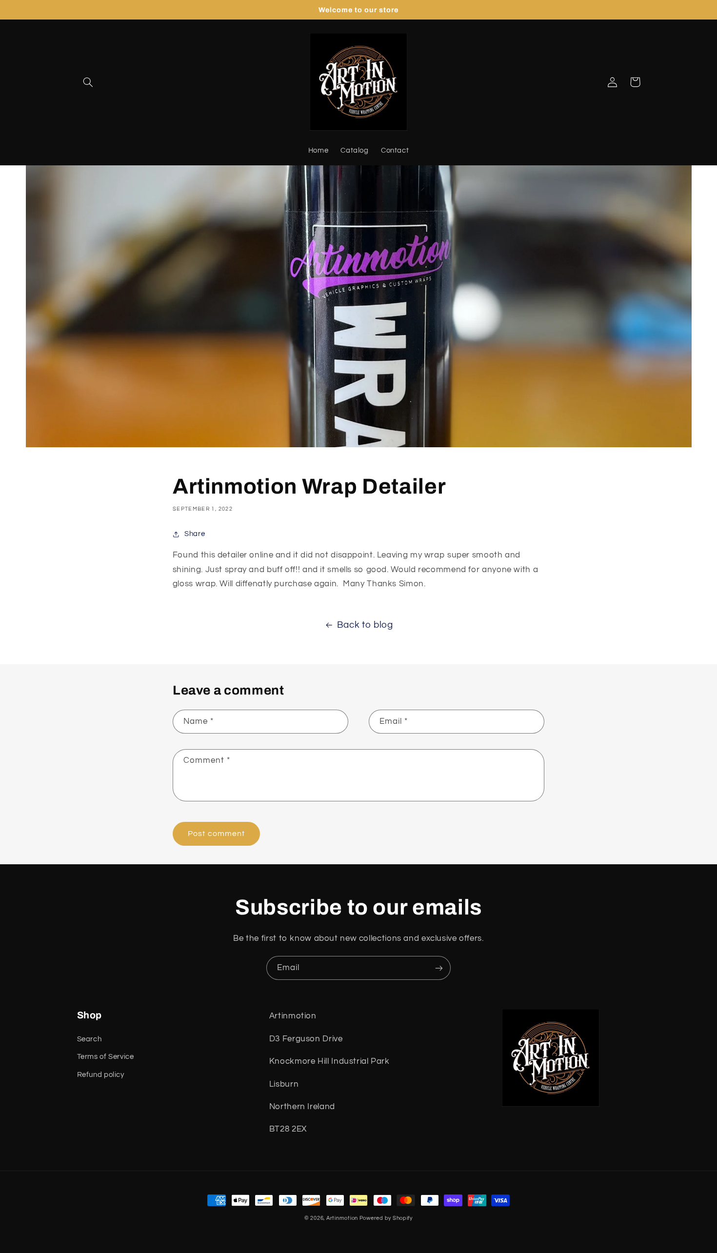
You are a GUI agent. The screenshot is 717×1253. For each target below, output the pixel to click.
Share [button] (194, 533)
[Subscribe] (439, 968)
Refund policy (100, 1074)
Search (89, 1039)
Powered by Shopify (386, 1218)
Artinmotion (342, 1218)
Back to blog (365, 625)
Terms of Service (105, 1056)
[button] (88, 82)
